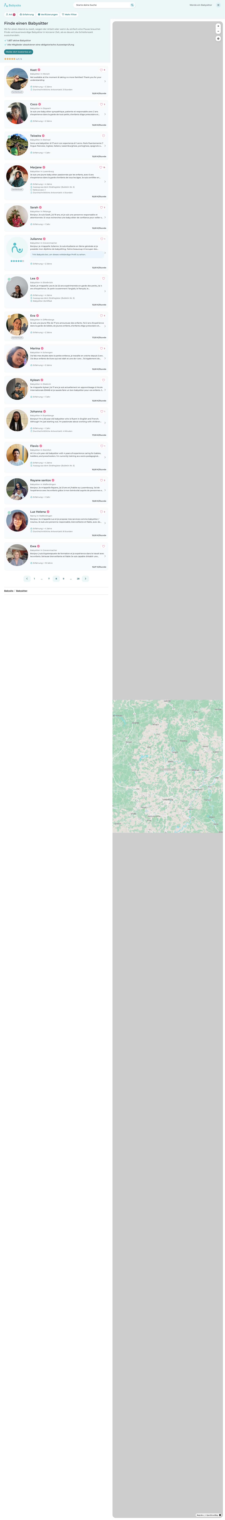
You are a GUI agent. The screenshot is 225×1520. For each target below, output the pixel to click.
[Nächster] (85, 579)
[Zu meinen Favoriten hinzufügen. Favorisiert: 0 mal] (103, 136)
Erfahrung (28, 14)
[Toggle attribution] (220, 1515)
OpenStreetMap (212, 1515)
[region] (168, 769)
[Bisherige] (27, 579)
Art (11, 14)
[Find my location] (218, 38)
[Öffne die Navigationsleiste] (218, 5)
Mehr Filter (70, 14)
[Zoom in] (218, 26)
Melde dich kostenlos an (18, 52)
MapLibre (200, 1515)
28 (78, 578)
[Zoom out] (218, 31)
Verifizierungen (49, 14)
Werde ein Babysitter (201, 5)
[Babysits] (12, 5)
